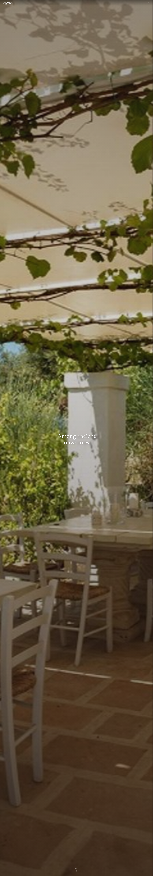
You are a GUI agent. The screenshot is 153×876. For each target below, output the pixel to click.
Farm (80, 2)
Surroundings (86, 2)
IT (148, 2)
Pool (76, 2)
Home (62, 2)
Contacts (94, 2)
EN (146, 2)
